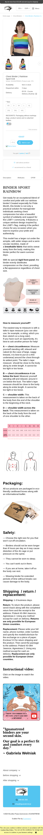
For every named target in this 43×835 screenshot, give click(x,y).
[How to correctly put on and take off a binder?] (21, 702)
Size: (8, 102)
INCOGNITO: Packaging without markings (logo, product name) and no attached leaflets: (21, 118)
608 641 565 (23, 800)
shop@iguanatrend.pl (23, 804)
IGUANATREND (16, 81)
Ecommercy (27, 819)
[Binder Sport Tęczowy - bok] (23, 64)
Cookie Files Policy (7, 830)
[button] (35, 8)
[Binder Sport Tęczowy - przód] (10, 64)
